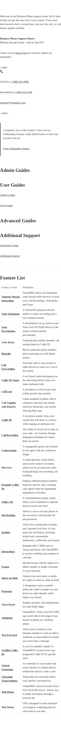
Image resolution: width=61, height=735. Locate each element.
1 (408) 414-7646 (23, 92)
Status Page (21, 53)
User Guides (6, 205)
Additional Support (10, 256)
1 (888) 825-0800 (20, 81)
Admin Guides (7, 195)
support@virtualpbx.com (13, 102)
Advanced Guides (9, 245)
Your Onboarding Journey (16, 148)
